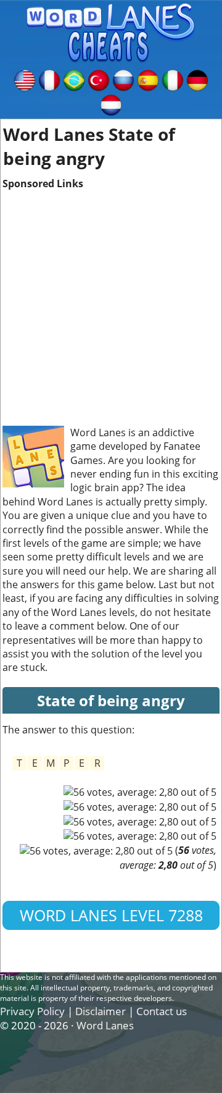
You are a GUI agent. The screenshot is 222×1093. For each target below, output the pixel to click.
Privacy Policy (32, 1011)
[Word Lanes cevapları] (98, 79)
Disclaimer (100, 1011)
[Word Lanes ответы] (123, 79)
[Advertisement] (111, 302)
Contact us (161, 1011)
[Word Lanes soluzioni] (172, 79)
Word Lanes (105, 1025)
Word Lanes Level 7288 (111, 915)
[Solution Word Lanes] (49, 79)
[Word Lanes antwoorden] (111, 104)
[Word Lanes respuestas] (148, 79)
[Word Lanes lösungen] (197, 79)
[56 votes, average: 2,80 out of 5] (140, 792)
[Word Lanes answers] (24, 79)
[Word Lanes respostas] (74, 79)
